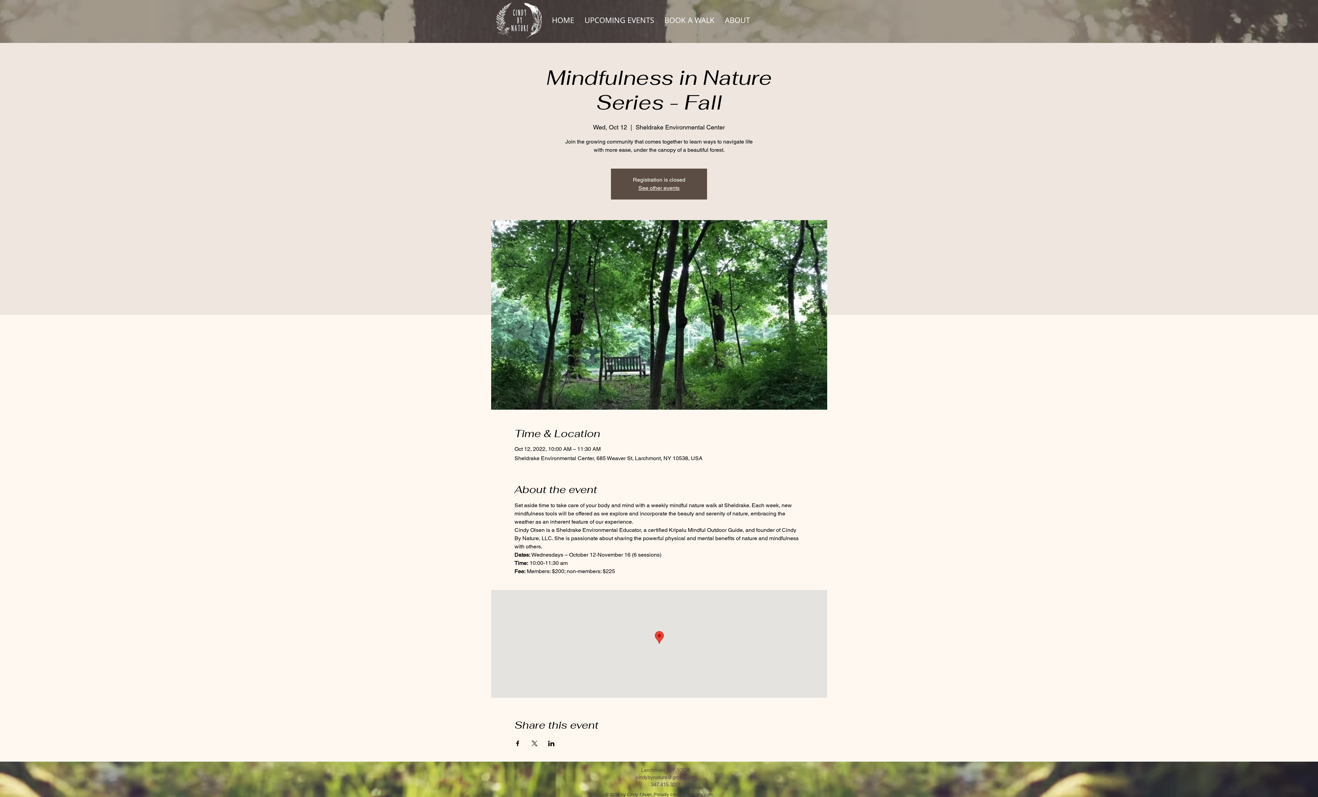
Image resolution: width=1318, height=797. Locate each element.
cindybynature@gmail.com (666, 777)
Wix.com (704, 794)
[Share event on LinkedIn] (551, 743)
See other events (659, 188)
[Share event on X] (534, 743)
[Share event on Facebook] (518, 743)
